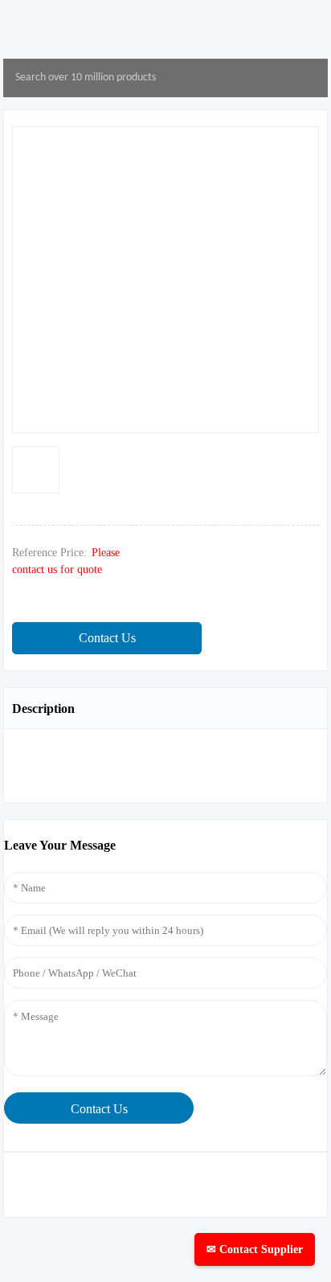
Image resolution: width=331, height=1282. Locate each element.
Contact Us (107, 638)
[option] (35, 470)
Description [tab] (43, 708)
